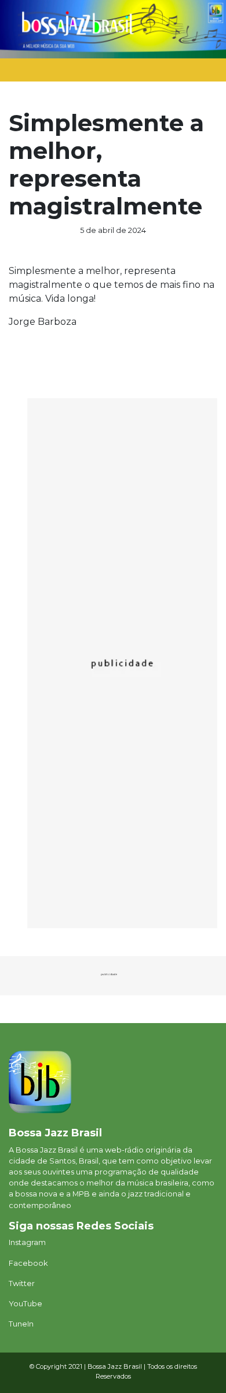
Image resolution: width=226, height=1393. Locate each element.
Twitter (22, 1283)
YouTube (25, 1303)
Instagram (27, 1242)
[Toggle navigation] (194, 73)
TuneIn (21, 1324)
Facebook (28, 1263)
